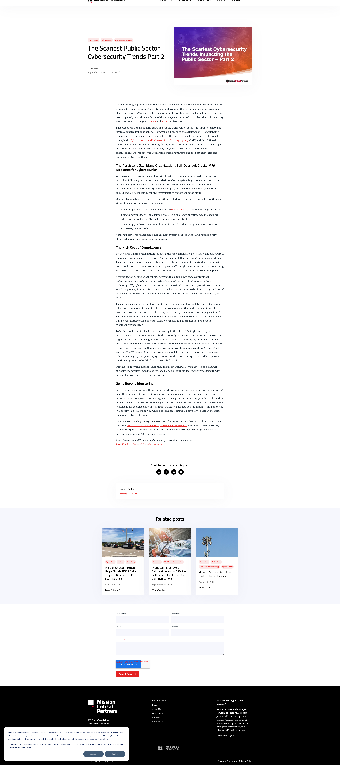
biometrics (177, 209)
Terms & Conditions (227, 761)
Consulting (131, 562)
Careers (156, 717)
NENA (152, 121)
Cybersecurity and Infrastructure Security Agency (159, 140)
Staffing (121, 562)
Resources (157, 705)
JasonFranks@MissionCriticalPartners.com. (140, 444)
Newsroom (157, 713)
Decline (115, 754)
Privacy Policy (245, 761)
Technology (216, 562)
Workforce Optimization (173, 562)
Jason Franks (94, 68)
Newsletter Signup (225, 735)
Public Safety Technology (209, 567)
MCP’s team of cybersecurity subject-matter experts (157, 425)
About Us (156, 709)
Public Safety (93, 40)
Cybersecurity (107, 40)
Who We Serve (159, 700)
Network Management (123, 40)
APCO (165, 121)
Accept (93, 754)
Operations (110, 562)
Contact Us (157, 721)
